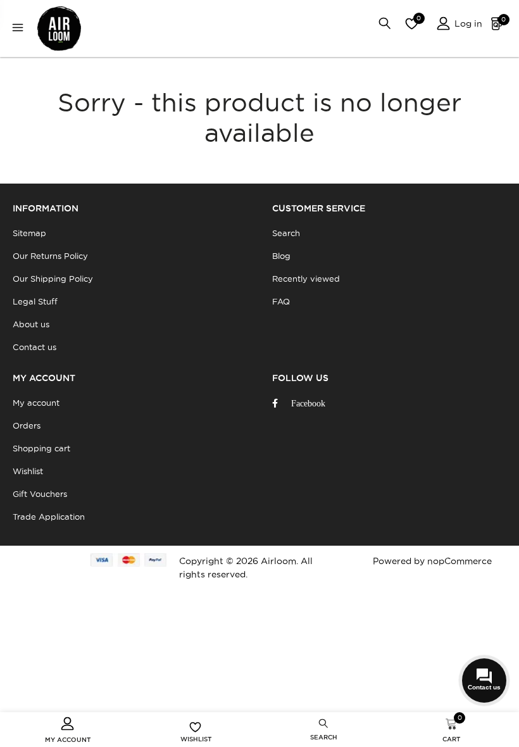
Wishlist (28, 471)
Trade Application (49, 516)
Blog (281, 255)
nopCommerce (459, 561)
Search (286, 233)
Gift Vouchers (40, 493)
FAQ (281, 301)
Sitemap (29, 233)
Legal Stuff (35, 301)
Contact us (34, 346)
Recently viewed (306, 278)
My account (36, 402)
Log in (467, 23)
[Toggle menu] (20, 29)
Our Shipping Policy (53, 278)
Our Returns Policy (50, 255)
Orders (27, 425)
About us (31, 324)
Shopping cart (41, 448)
